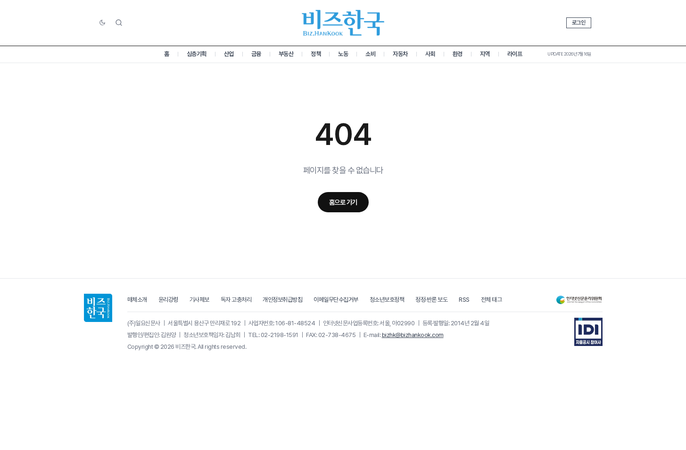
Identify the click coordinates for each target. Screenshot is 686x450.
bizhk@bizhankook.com (413, 334)
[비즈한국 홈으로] (343, 23)
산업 (229, 53)
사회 (430, 53)
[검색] (118, 22)
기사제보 (199, 299)
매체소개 (137, 299)
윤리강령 (168, 299)
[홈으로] (98, 308)
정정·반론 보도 (431, 299)
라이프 (514, 53)
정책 (316, 53)
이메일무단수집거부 (336, 299)
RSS (464, 299)
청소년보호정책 (387, 299)
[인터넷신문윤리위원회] (579, 300)
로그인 (579, 22)
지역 (485, 53)
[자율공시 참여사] (588, 332)
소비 (370, 53)
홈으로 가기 (343, 202)
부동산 (286, 53)
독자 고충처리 (236, 299)
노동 (343, 53)
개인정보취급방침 (282, 299)
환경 (458, 53)
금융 (256, 53)
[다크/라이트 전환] (102, 23)
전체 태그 (491, 299)
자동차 (400, 53)
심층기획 (197, 53)
